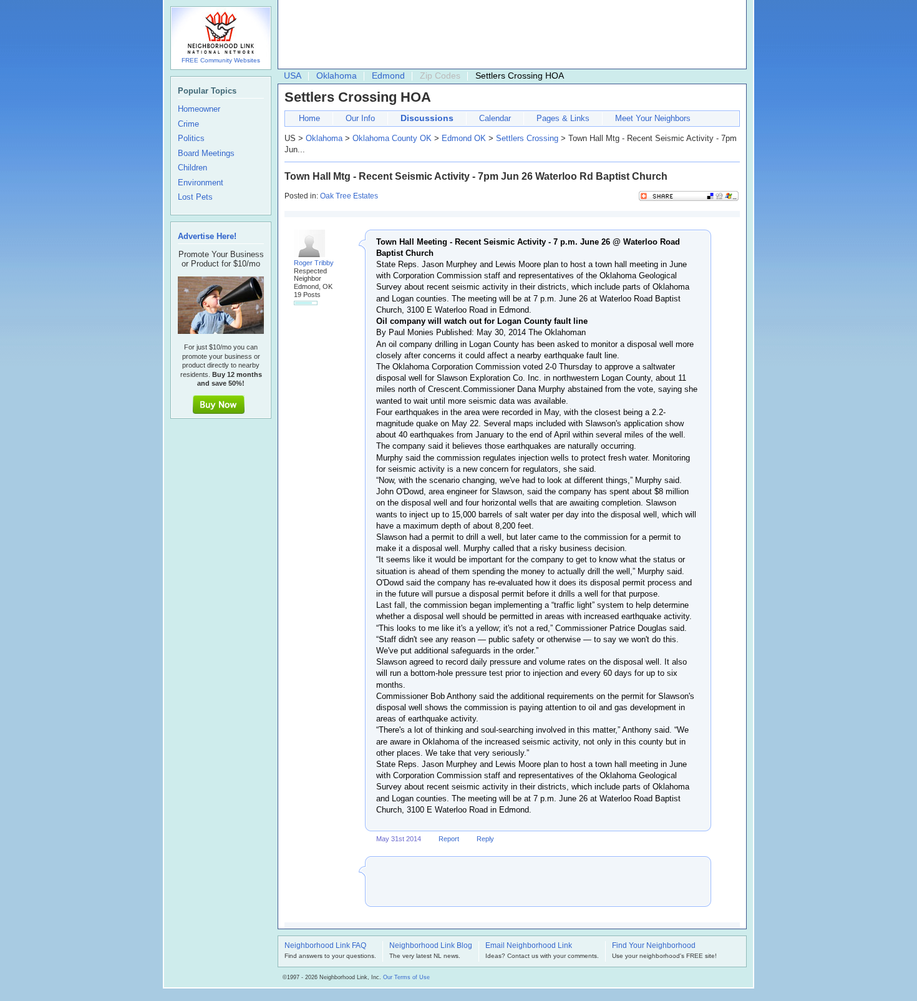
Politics (191, 138)
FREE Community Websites (221, 60)
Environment (200, 182)
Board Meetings (206, 153)
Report (449, 838)
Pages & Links (563, 118)
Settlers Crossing (527, 138)
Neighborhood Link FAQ (325, 946)
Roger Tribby (314, 262)
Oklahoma (336, 76)
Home (309, 118)
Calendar (495, 118)
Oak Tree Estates (349, 196)
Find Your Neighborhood (654, 946)
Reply (485, 838)
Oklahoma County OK (392, 138)
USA (292, 76)
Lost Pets (195, 197)
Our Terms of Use (406, 977)
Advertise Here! (207, 236)
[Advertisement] (509, 35)
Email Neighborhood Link (528, 946)
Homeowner (199, 109)
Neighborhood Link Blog (430, 946)
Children (192, 168)
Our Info (360, 118)
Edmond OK (464, 138)
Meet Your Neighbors (653, 118)
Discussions (427, 118)
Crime (188, 124)
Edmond (388, 76)
